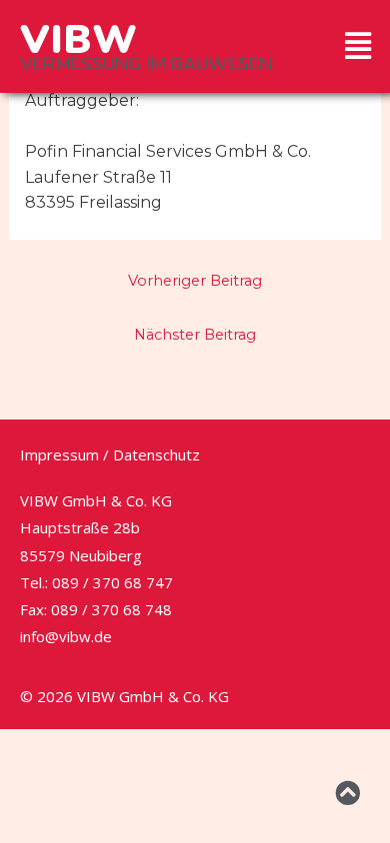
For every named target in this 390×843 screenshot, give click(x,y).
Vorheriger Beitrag (195, 281)
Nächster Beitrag (195, 335)
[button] (358, 46)
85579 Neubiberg (81, 555)
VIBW (78, 40)
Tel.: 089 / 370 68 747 (96, 582)
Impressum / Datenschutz (110, 454)
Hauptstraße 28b (80, 527)
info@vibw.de (66, 636)
